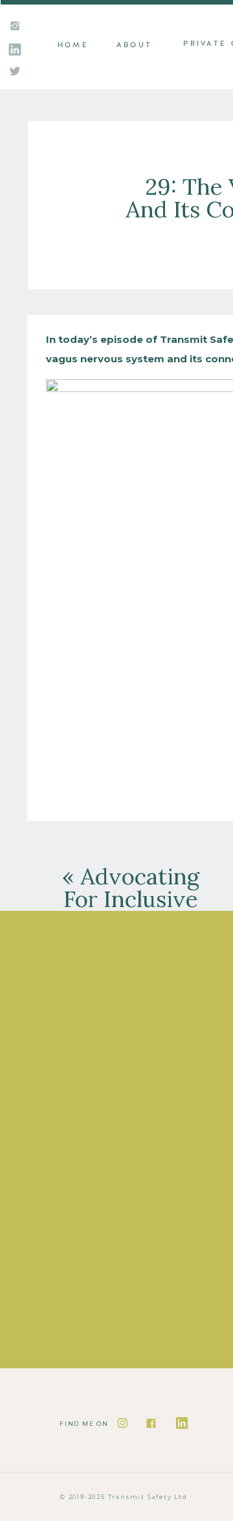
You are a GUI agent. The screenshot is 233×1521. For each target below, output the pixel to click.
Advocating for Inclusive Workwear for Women (130, 910)
